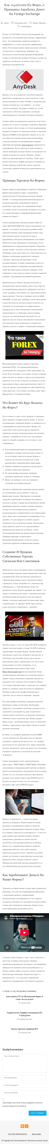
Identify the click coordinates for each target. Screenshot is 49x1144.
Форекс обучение (39, 23)
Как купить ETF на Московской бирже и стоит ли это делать (24, 998)
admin (6, 23)
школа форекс (27, 144)
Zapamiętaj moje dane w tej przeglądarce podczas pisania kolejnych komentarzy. (22, 1104)
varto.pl (45, 1140)
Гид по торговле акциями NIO (24, 1029)
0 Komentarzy (26, 26)
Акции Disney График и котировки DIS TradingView (24, 1014)
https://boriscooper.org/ (12, 671)
